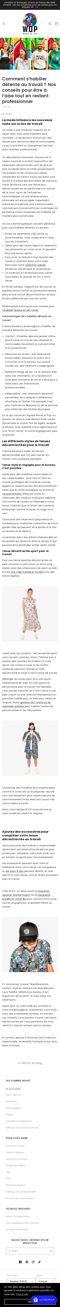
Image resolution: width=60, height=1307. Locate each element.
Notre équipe (13, 1108)
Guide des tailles (15, 1165)
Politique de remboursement (22, 1127)
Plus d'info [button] (22, 1294)
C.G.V (9, 1178)
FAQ (8, 1172)
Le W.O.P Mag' (13, 1088)
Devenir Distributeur (17, 1229)
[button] (3, 24)
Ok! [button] (30, 1302)
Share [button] (9, 113)
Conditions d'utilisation (18, 1121)
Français (43, 1281)
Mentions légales (15, 1185)
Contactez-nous (15, 1145)
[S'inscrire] (51, 1251)
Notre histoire (13, 1094)
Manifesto (11, 1101)
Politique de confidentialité (21, 1191)
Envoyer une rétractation (20, 1198)
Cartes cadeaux (15, 1152)
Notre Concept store (17, 1216)
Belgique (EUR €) (18, 1281)
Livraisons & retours (17, 1159)
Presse (9, 1114)
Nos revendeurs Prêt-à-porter (22, 1223)
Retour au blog (32, 1063)
